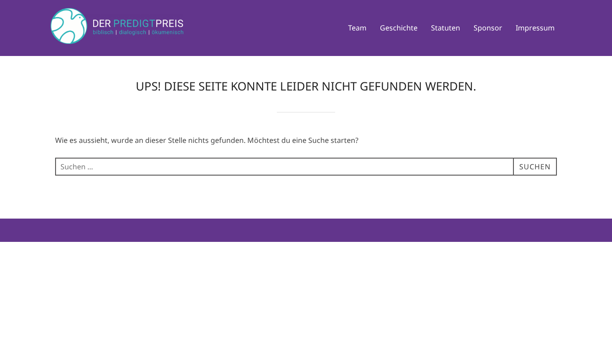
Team (357, 28)
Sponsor (488, 28)
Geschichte (399, 28)
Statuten (445, 28)
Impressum (535, 28)
